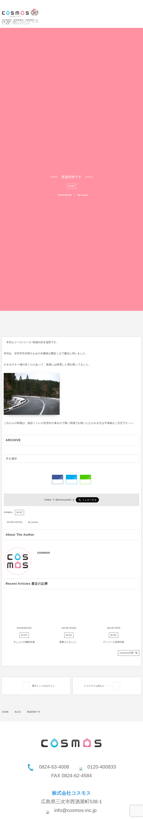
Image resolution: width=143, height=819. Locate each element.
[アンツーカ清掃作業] (113, 610)
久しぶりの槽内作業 (24, 642)
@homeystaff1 (63, 499)
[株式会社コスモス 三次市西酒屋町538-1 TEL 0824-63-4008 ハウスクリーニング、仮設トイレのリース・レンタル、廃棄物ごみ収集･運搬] (20, 12)
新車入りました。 (68, 642)
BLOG (71, 186)
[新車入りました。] (68, 610)
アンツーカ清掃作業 (113, 642)
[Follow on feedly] (138, 4)
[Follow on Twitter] (129, 4)
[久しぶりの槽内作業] (24, 610)
